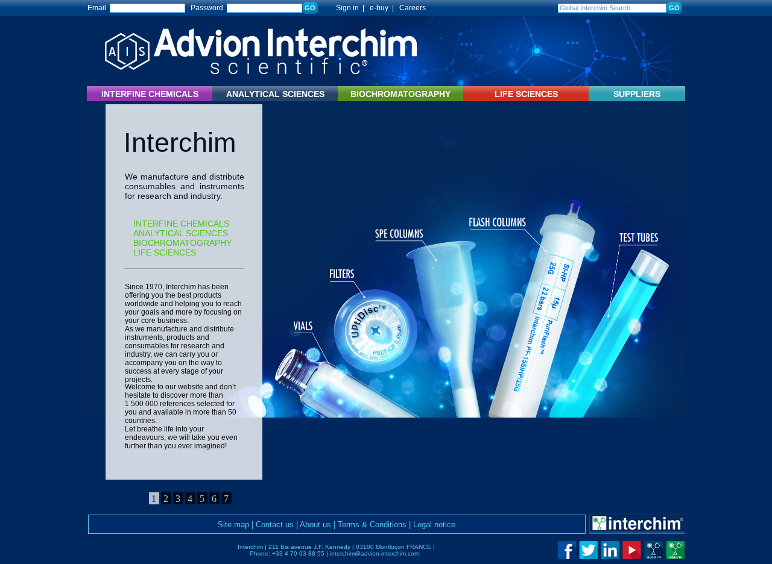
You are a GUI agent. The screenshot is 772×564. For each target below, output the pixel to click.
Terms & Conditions (372, 524)
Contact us (275, 524)
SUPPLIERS (636, 94)
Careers (412, 8)
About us (315, 524)
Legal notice (434, 524)
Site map (233, 524)
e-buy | (383, 8)
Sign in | (344, 8)
